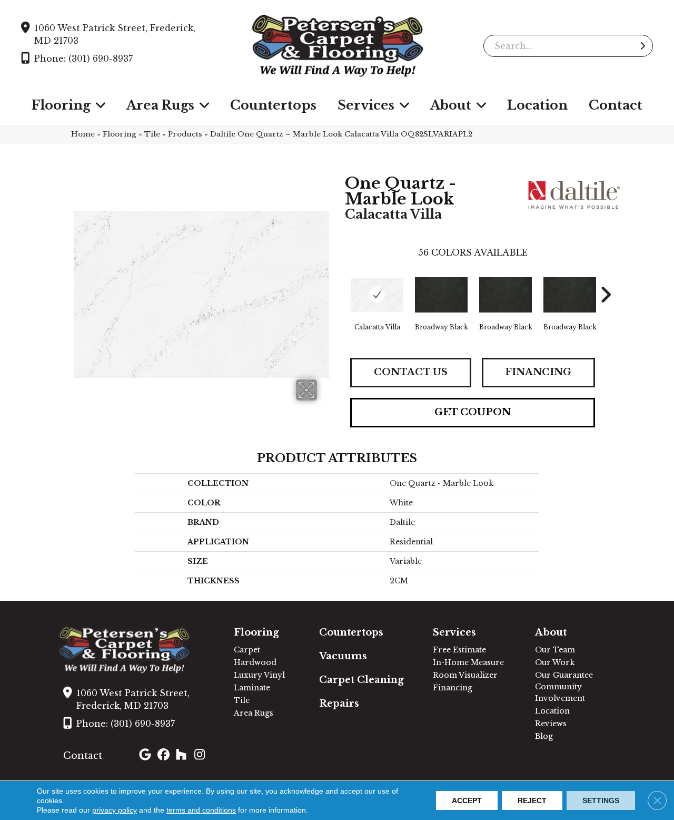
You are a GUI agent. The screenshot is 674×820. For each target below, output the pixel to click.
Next (605, 279)
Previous (340, 279)
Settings (600, 800)
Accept (467, 800)
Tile (152, 134)
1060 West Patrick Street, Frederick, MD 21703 (114, 34)
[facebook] (165, 755)
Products (185, 134)
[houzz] (183, 755)
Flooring (119, 134)
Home (83, 134)
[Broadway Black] (441, 295)
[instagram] (202, 755)
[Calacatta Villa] (377, 295)
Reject (532, 800)
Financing (538, 372)
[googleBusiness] (146, 755)
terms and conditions (201, 810)
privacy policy (114, 810)
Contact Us (411, 372)
